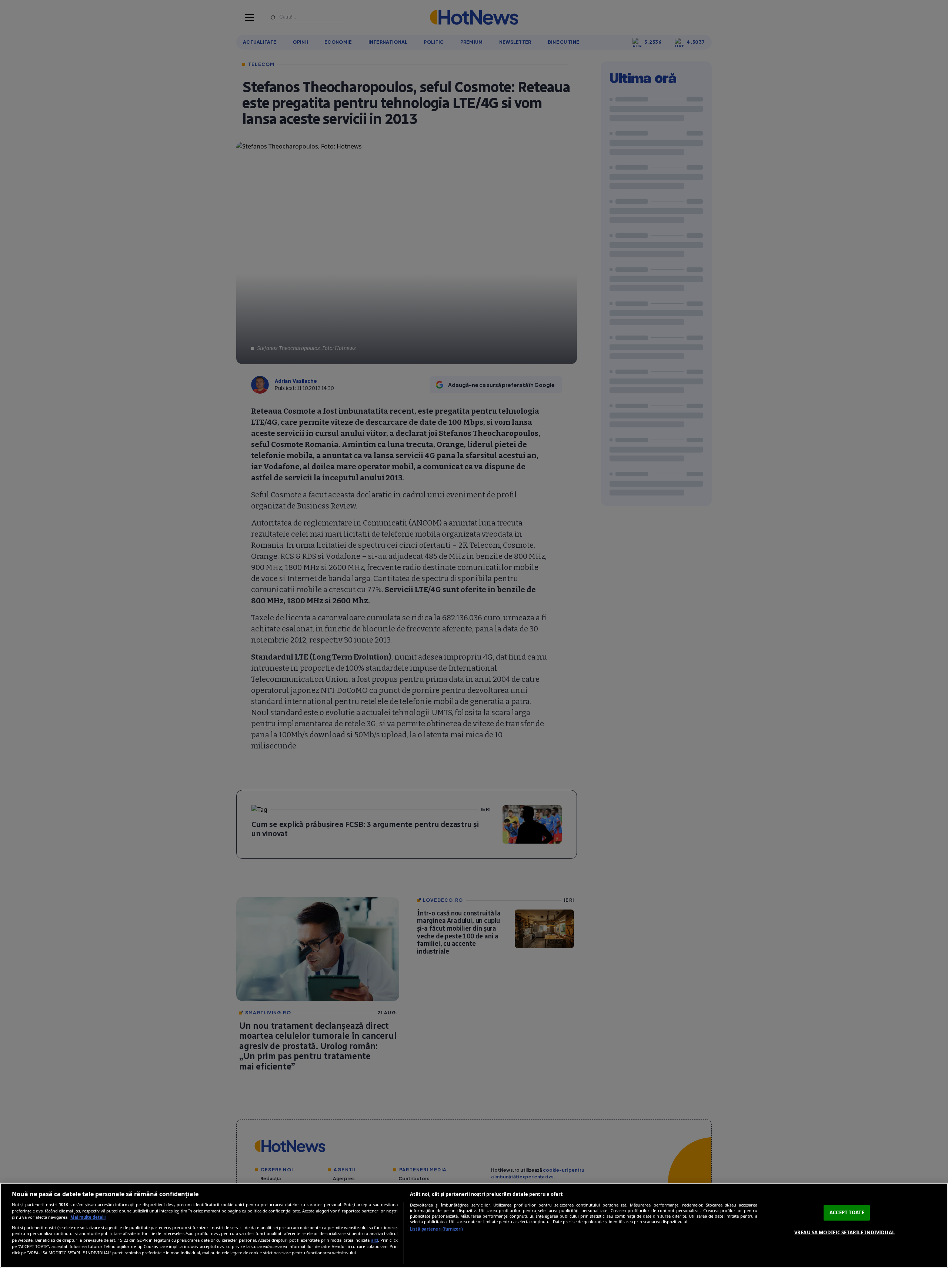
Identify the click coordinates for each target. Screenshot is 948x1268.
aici (374, 1240)
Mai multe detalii (88, 1217)
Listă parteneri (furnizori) (436, 1229)
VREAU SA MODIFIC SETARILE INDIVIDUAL (844, 1232)
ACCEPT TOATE (847, 1212)
